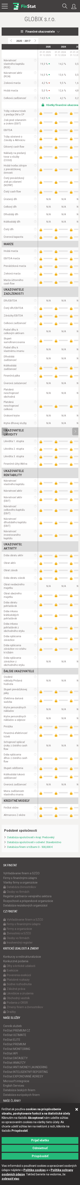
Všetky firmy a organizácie (20, 882)
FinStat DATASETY (15, 1058)
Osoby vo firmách (18, 891)
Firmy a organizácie (19, 928)
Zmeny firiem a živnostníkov (25, 1007)
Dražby (11, 1011)
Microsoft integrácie (16, 1081)
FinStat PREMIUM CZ (16, 1030)
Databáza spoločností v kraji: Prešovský (30, 837)
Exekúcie (12, 970)
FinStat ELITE (11, 1039)
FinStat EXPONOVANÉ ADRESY (23, 1076)
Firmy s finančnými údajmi (20, 878)
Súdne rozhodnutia (19, 984)
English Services (13, 1085)
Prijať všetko (40, 1140)
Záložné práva (16, 989)
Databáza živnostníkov (21, 887)
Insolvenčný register (20, 942)
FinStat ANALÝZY (14, 1062)
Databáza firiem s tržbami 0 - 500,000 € (30, 846)
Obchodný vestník (18, 998)
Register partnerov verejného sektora (27, 896)
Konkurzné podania (15, 961)
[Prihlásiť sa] (74, 6)
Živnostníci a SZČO (19, 933)
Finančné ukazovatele (40, 31)
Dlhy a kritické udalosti (21, 966)
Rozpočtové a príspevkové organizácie (28, 901)
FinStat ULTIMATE (14, 1035)
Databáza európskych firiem (21, 1094)
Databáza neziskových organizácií (25, 905)
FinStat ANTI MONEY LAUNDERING (25, 1067)
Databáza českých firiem (19, 1090)
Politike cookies (34, 1170)
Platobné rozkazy (18, 979)
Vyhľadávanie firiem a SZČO (21, 873)
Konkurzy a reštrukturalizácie (22, 956)
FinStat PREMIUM (14, 1044)
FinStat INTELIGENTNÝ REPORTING (25, 1072)
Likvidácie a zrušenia (20, 993)
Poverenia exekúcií (19, 975)
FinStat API (10, 1053)
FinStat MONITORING (16, 1049)
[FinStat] (24, 9)
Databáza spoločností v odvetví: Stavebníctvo (34, 842)
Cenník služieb (12, 1026)
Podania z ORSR (17, 1002)
